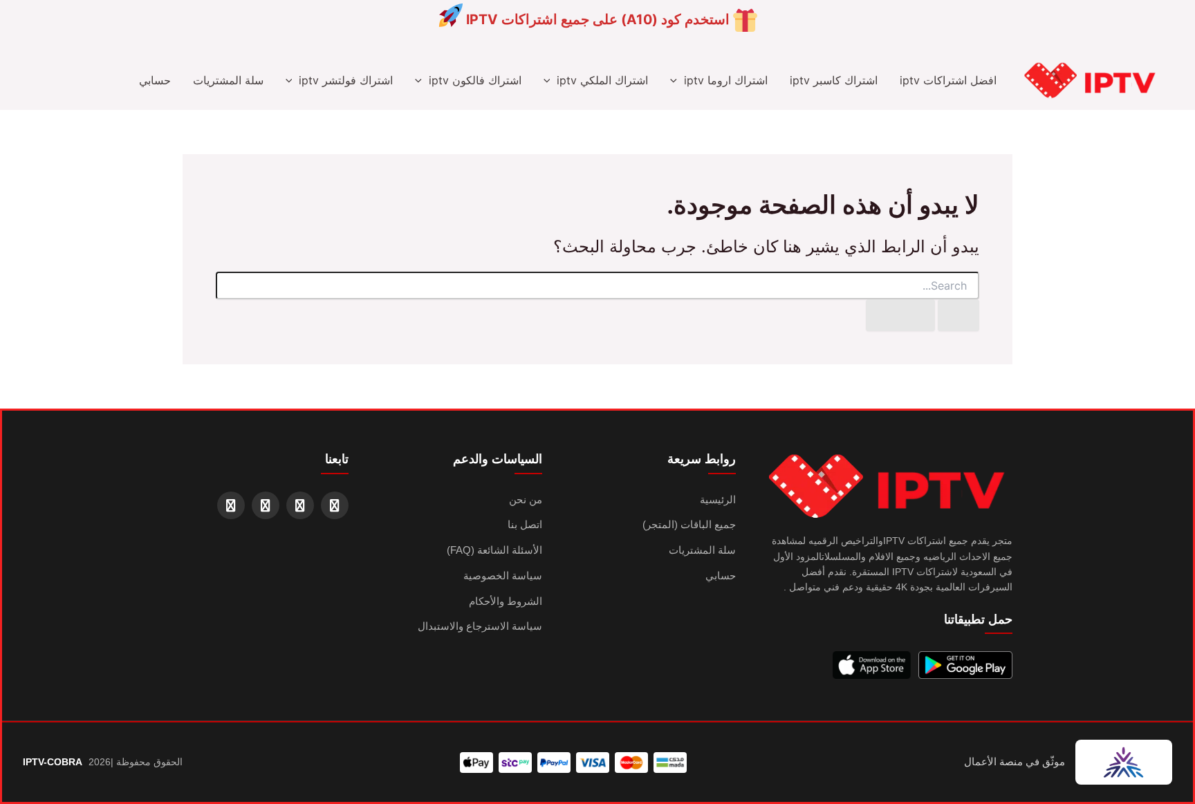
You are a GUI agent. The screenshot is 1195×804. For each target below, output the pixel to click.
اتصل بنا (525, 524)
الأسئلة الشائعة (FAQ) (494, 550)
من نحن (525, 499)
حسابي (720, 575)
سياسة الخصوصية (502, 575)
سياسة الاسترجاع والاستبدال (480, 626)
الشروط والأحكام (505, 600)
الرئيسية (718, 499)
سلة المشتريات (702, 550)
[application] (677, 80)
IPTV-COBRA (52, 761)
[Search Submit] (958, 315)
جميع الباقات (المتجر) (689, 524)
